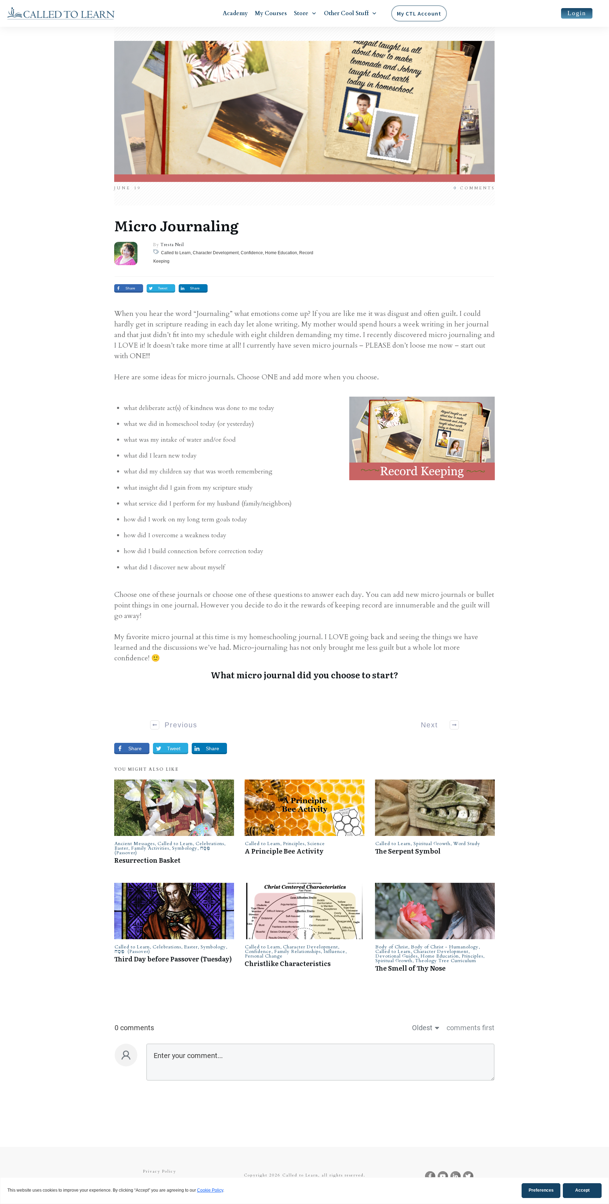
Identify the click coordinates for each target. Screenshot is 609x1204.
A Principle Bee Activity (284, 851)
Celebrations (210, 844)
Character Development (310, 947)
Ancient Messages (135, 844)
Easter (121, 848)
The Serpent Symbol (408, 851)
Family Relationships (297, 951)
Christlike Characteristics (288, 963)
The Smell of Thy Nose (410, 968)
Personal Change (264, 956)
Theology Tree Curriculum (445, 961)
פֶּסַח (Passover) (132, 951)
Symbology (184, 848)
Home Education (439, 956)
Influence (334, 951)
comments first (470, 1027)
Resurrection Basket (147, 860)
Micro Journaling (176, 225)
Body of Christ (391, 947)
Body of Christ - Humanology (445, 947)
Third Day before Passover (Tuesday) (173, 959)
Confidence (258, 951)
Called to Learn (175, 844)
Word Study (466, 844)
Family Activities (150, 848)
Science (316, 844)
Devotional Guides (396, 956)
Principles (293, 844)
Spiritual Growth (431, 844)
